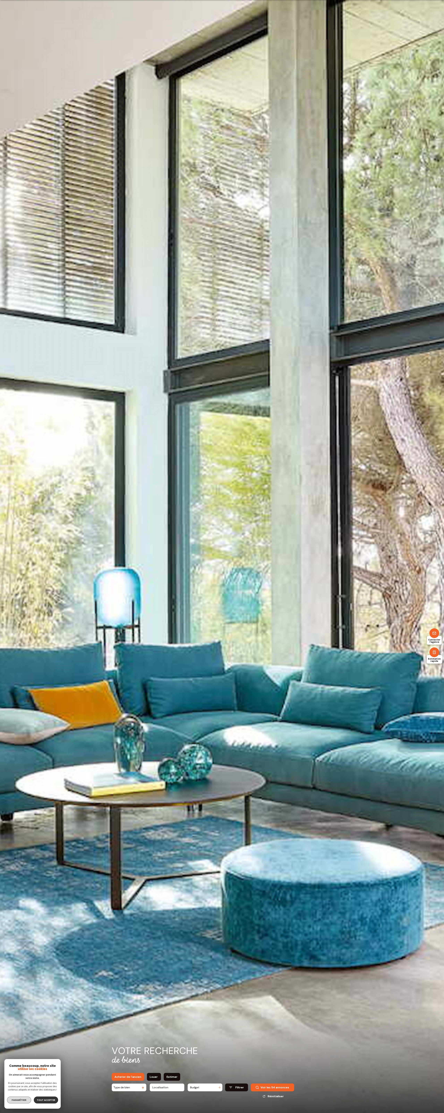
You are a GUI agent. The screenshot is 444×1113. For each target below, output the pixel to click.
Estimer (171, 1077)
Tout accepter (46, 1100)
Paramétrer (19, 1100)
